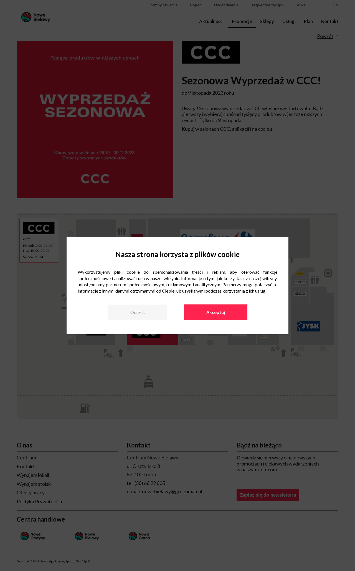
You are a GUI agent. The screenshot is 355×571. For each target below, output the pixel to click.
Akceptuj (215, 312)
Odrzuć (137, 312)
